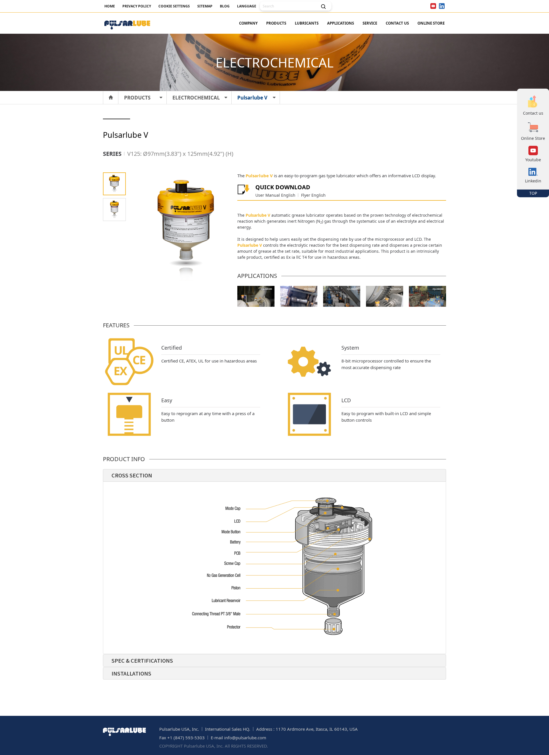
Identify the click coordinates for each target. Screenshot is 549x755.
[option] (255, 296)
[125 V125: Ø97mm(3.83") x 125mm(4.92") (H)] (114, 183)
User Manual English (275, 195)
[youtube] (433, 6)
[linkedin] (442, 6)
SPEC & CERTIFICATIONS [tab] (142, 660)
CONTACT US (397, 23)
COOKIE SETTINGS (174, 6)
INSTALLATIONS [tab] (131, 673)
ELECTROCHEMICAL (196, 97)
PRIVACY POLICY (136, 6)
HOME (109, 6)
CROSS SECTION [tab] (132, 475)
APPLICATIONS (340, 23)
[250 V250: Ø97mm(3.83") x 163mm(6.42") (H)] (114, 209)
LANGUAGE (246, 6)
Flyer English (313, 195)
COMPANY (248, 23)
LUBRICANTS (307, 23)
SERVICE (370, 23)
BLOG (225, 6)
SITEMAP (204, 6)
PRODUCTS (276, 23)
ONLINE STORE (431, 23)
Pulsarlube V (252, 97)
